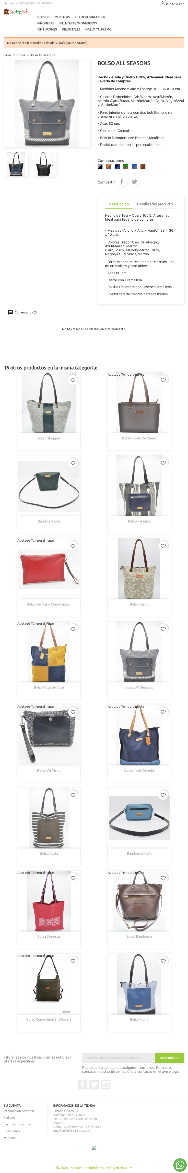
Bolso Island (139, 604)
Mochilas (62, 17)
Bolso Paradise (139, 521)
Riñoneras (46, 23)
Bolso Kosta (49, 853)
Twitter (94, 1084)
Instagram (105, 1084)
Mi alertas (10, 1138)
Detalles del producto (155, 204)
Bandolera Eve (49, 521)
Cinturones (47, 29)
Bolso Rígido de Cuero (139, 438)
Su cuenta (12, 1105)
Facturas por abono (17, 1124)
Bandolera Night (139, 853)
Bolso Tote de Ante (49, 687)
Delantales (71, 29)
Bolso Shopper (49, 438)
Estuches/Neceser (90, 17)
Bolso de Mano (48, 770)
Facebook (82, 1084)
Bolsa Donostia (48, 936)
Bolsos (43, 17)
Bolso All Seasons (139, 687)
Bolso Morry (139, 1019)
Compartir (122, 182)
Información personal (19, 1111)
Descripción (119, 204)
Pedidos (9, 1117)
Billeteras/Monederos (78, 23)
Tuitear (134, 182)
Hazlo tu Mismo (98, 29)
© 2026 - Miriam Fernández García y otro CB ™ (94, 1168)
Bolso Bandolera (139, 936)
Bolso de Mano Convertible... (49, 604)
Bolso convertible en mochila (48, 1019)
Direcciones (12, 1131)
